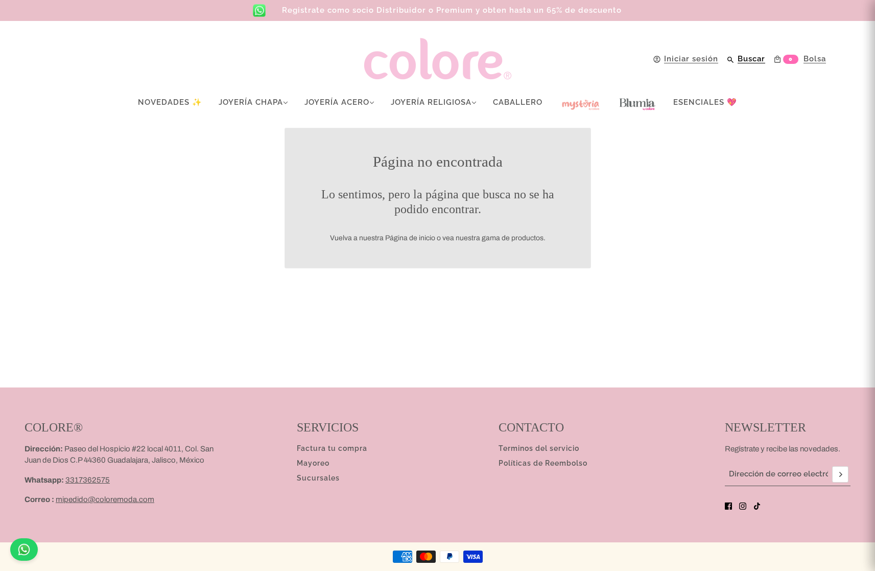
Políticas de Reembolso (543, 463)
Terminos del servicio (539, 448)
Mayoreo (313, 463)
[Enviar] (840, 474)
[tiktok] (757, 506)
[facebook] (728, 506)
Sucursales (318, 478)
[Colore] (437, 59)
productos (527, 238)
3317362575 (87, 480)
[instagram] (742, 506)
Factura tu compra (332, 448)
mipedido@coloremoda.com (105, 499)
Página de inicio (410, 238)
